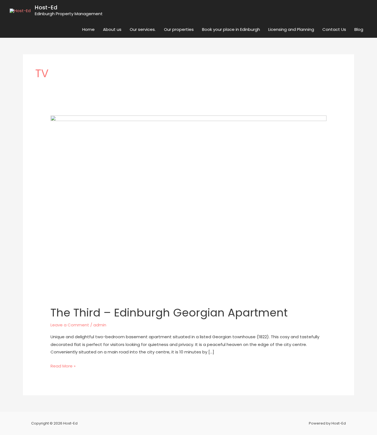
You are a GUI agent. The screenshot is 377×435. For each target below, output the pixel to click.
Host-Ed (46, 7)
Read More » (63, 365)
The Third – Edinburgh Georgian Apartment (169, 312)
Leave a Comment (70, 325)
